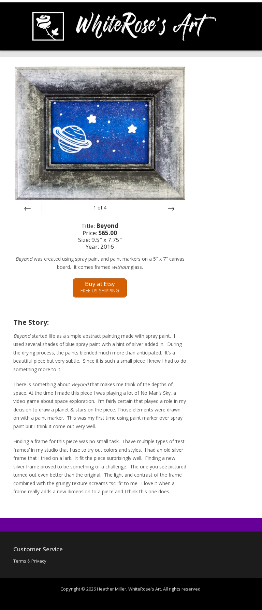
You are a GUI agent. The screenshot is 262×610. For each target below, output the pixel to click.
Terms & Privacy (29, 561)
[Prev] (28, 208)
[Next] (171, 208)
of (99, 207)
